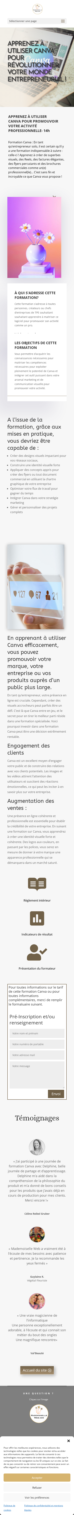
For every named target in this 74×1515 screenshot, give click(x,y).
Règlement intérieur (37, 900)
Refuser (37, 1487)
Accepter (37, 1477)
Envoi (56, 1093)
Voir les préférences (37, 1497)
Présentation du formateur (37, 968)
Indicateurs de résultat (37, 934)
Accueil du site (35, 1370)
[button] (68, 1441)
